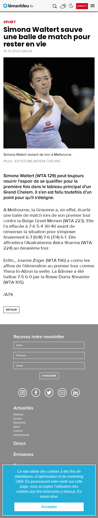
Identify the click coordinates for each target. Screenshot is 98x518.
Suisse (17, 418)
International (21, 435)
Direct (82, 6)
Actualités (23, 408)
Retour (11, 309)
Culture (18, 431)
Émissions (23, 454)
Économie (19, 422)
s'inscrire (49, 376)
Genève (18, 414)
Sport (16, 427)
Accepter (49, 507)
